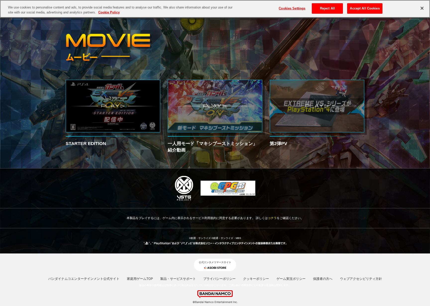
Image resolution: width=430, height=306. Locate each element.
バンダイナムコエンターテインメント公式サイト (83, 279)
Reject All (327, 8)
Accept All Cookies (364, 8)
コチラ (272, 218)
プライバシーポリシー (219, 279)
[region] (215, 9)
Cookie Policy (109, 12)
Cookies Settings (292, 8)
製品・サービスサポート (178, 279)
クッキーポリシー (256, 279)
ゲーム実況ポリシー (291, 279)
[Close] (422, 8)
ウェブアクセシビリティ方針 (361, 279)
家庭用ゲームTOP (140, 279)
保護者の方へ (322, 279)
